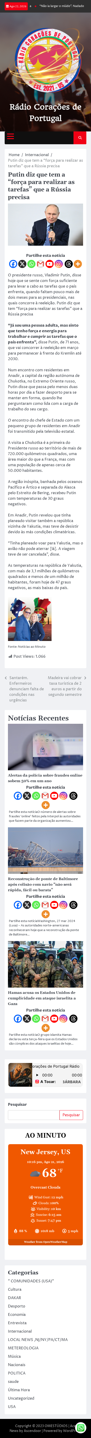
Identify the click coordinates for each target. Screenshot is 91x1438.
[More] (78, 264)
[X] (22, 264)
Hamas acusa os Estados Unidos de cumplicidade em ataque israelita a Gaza (42, 998)
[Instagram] (59, 264)
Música (14, 1356)
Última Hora (19, 1390)
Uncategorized (21, 1398)
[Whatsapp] (31, 264)
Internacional (20, 1331)
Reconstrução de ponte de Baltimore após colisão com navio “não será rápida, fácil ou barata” (43, 884)
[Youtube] (50, 264)
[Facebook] (13, 264)
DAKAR (14, 1298)
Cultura (14, 1289)
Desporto (16, 1306)
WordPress (72, 1431)
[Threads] (69, 264)
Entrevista (17, 1323)
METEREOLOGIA (23, 1348)
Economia (17, 1314)
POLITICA (16, 1373)
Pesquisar (17, 1104)
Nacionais (16, 1365)
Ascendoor (32, 1431)
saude (13, 1381)
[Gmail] (40, 264)
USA (12, 1406)
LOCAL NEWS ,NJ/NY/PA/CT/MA (38, 1339)
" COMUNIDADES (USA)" (31, 1281)
